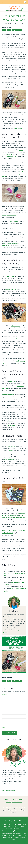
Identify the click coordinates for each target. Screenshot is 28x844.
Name (4, 720)
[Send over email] (14, 30)
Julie (6, 23)
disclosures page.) (19, 128)
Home (6, 799)
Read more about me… (8, 790)
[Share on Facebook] (4, 30)
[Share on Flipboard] (19, 30)
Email (4, 727)
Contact (8, 802)
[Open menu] (3, 2)
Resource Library (17, 802)
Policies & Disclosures (16, 799)
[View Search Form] (25, 2)
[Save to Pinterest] (9, 30)
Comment (5, 694)
